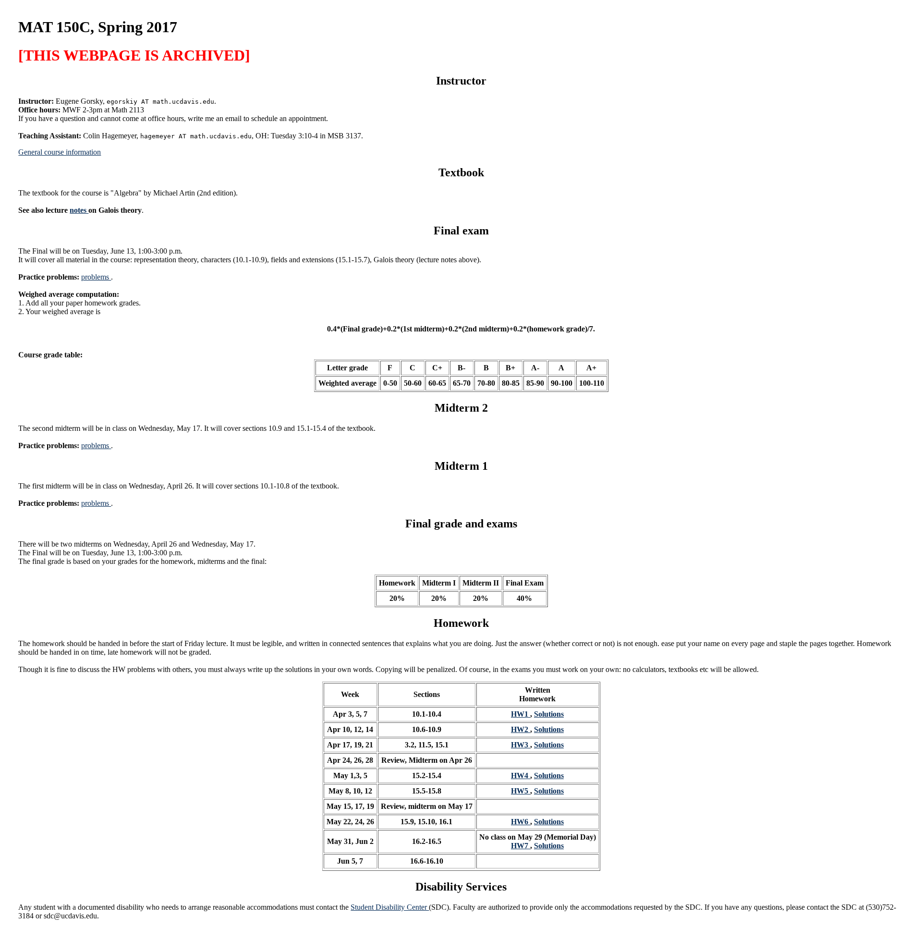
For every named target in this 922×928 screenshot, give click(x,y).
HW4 (520, 775)
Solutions (549, 714)
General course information (59, 152)
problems (96, 277)
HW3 (520, 745)
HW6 (520, 822)
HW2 (520, 729)
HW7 (520, 846)
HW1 (520, 714)
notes (79, 210)
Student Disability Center (390, 907)
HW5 (520, 791)
